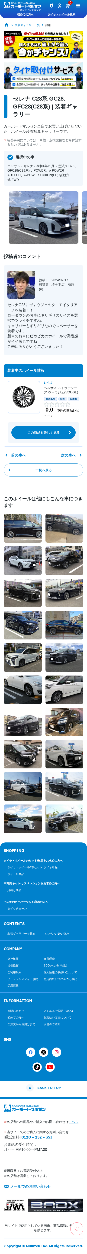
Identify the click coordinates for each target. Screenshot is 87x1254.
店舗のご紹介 (52, 1024)
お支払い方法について (57, 1017)
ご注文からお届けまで (21, 1024)
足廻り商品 (14, 890)
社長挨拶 (13, 965)
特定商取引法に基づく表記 (60, 979)
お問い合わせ (15, 1011)
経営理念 (49, 958)
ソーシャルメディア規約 (22, 979)
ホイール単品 (15, 874)
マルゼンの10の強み (56, 933)
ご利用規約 (14, 972)
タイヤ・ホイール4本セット (24, 867)
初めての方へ (25, 14)
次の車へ (68, 455)
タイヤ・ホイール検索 (61, 14)
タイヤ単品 (51, 867)
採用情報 (13, 985)
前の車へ (18, 455)
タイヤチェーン (17, 908)
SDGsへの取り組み (56, 965)
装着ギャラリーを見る (21, 933)
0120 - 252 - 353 (36, 1137)
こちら (73, 1122)
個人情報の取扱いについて (60, 972)
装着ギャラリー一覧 (27, 25)
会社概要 (13, 958)
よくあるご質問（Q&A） (59, 1011)
